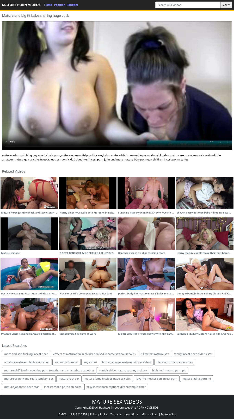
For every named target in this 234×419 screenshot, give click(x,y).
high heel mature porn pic (169, 370)
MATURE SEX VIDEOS (117, 401)
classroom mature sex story (175, 362)
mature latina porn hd (196, 379)
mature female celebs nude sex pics (107, 379)
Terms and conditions (124, 414)
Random (72, 5)
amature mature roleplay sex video (27, 362)
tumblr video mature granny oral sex (123, 370)
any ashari (90, 362)
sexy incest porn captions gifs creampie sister (116, 387)
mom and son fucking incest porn (26, 354)
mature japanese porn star (21, 387)
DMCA (62, 414)
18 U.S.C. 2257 (78, 414)
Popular (59, 5)
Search (226, 5)
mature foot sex (69, 379)
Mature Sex (168, 414)
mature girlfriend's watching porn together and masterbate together (49, 370)
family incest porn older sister (193, 354)
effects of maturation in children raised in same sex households (94, 354)
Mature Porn (149, 414)
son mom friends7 (66, 362)
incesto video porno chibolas (63, 387)
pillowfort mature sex (155, 354)
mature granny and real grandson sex (28, 379)
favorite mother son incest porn (156, 379)
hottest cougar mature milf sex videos (126, 362)
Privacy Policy (99, 414)
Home (48, 5)
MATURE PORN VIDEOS (21, 4)
